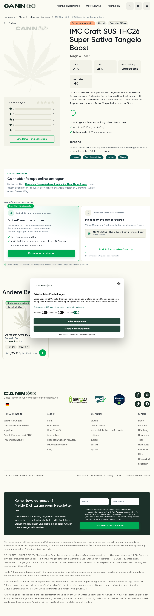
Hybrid (101, 23)
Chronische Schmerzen (16, 425)
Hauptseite (9, 17)
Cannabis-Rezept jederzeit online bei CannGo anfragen (56, 184)
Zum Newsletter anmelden (109, 526)
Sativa (94, 445)
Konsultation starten (39, 253)
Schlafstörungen (13, 421)
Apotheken (114, 6)
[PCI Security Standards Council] (100, 399)
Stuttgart (143, 464)
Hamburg (143, 445)
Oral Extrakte (98, 425)
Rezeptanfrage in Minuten (61, 440)
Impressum (82, 476)
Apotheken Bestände (68, 6)
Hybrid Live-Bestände (40, 17)
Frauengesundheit (13, 440)
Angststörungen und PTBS (18, 435)
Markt (22, 17)
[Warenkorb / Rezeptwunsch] (146, 6)
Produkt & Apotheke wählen (114, 249)
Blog (49, 449)
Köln (140, 454)
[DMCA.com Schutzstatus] (78, 399)
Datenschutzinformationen (137, 476)
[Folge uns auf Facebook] (138, 395)
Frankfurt (143, 449)
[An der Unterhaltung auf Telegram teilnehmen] (147, 404)
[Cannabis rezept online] (27, 6)
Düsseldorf (144, 459)
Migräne (8, 430)
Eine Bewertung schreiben (32, 138)
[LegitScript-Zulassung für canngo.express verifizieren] (119, 399)
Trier (140, 440)
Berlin (141, 421)
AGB (119, 476)
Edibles (95, 435)
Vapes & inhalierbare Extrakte (107, 430)
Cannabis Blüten (118, 23)
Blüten (94, 421)
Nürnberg (143, 430)
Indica (94, 440)
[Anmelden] (138, 6)
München (143, 425)
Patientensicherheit (57, 445)
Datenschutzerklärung (102, 476)
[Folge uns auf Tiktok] (138, 404)
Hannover (143, 435)
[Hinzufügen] (42, 352)
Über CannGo (94, 6)
